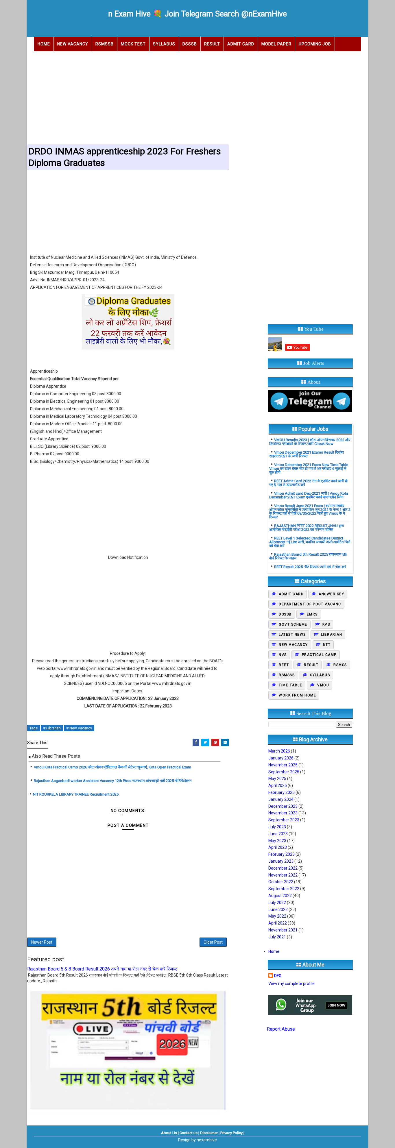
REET (284, 665)
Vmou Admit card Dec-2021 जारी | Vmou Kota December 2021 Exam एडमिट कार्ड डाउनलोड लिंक (308, 495)
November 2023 (283, 813)
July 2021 (277, 937)
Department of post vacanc (310, 604)
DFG (277, 975)
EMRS (312, 614)
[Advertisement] (197, 96)
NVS (283, 655)
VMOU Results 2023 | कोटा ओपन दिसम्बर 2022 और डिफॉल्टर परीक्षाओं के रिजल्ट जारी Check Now (309, 442)
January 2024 (281, 799)
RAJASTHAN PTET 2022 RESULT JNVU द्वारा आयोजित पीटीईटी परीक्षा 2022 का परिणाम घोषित (306, 528)
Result (212, 44)
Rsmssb (287, 675)
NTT (327, 645)
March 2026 (279, 751)
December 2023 (283, 806)
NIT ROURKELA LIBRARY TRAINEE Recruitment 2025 (76, 794)
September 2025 (283, 772)
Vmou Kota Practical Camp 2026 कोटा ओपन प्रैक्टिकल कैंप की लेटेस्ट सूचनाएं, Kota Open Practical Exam (112, 767)
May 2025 (277, 778)
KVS (326, 624)
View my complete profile (291, 983)
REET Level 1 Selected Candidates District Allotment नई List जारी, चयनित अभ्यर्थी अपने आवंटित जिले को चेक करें (309, 542)
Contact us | (189, 1133)
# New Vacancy (79, 728)
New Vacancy (72, 44)
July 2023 (277, 827)
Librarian (331, 635)
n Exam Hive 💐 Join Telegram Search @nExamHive (197, 14)
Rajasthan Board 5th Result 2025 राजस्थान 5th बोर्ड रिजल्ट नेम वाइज (308, 556)
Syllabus (164, 44)
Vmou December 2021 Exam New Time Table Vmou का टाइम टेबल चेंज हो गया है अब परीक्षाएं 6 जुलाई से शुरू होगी (308, 468)
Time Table (290, 685)
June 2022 (278, 909)
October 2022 (280, 881)
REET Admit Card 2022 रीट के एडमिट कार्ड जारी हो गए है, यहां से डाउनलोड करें (308, 483)
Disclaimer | (209, 1133)
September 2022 (283, 888)
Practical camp (319, 655)
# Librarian (52, 728)
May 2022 (277, 916)
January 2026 (281, 758)
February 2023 (281, 854)
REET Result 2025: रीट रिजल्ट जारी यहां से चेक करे (310, 567)
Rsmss (340, 665)
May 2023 (277, 840)
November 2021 (283, 930)
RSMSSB (104, 44)
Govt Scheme (293, 624)
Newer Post (41, 942)
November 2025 (283, 765)
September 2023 (283, 820)
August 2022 (280, 895)
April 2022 (277, 923)
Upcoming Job (315, 44)
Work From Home (297, 695)
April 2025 (277, 785)
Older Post (213, 942)
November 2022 (283, 875)
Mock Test (133, 44)
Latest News (292, 635)
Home (44, 44)
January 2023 (281, 861)
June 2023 (278, 833)
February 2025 (281, 792)
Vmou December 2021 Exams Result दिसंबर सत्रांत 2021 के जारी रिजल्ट (306, 454)
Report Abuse (281, 1029)
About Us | (170, 1133)
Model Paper (276, 44)
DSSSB (189, 44)
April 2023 (277, 847)
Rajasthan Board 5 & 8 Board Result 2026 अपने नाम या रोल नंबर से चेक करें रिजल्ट (102, 969)
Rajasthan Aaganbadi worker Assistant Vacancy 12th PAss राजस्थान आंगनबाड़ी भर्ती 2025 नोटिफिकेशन (112, 781)
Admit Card (240, 44)
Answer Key (331, 594)
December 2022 (283, 868)
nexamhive (207, 1140)
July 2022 (277, 902)
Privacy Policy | (232, 1133)
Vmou (323, 685)
